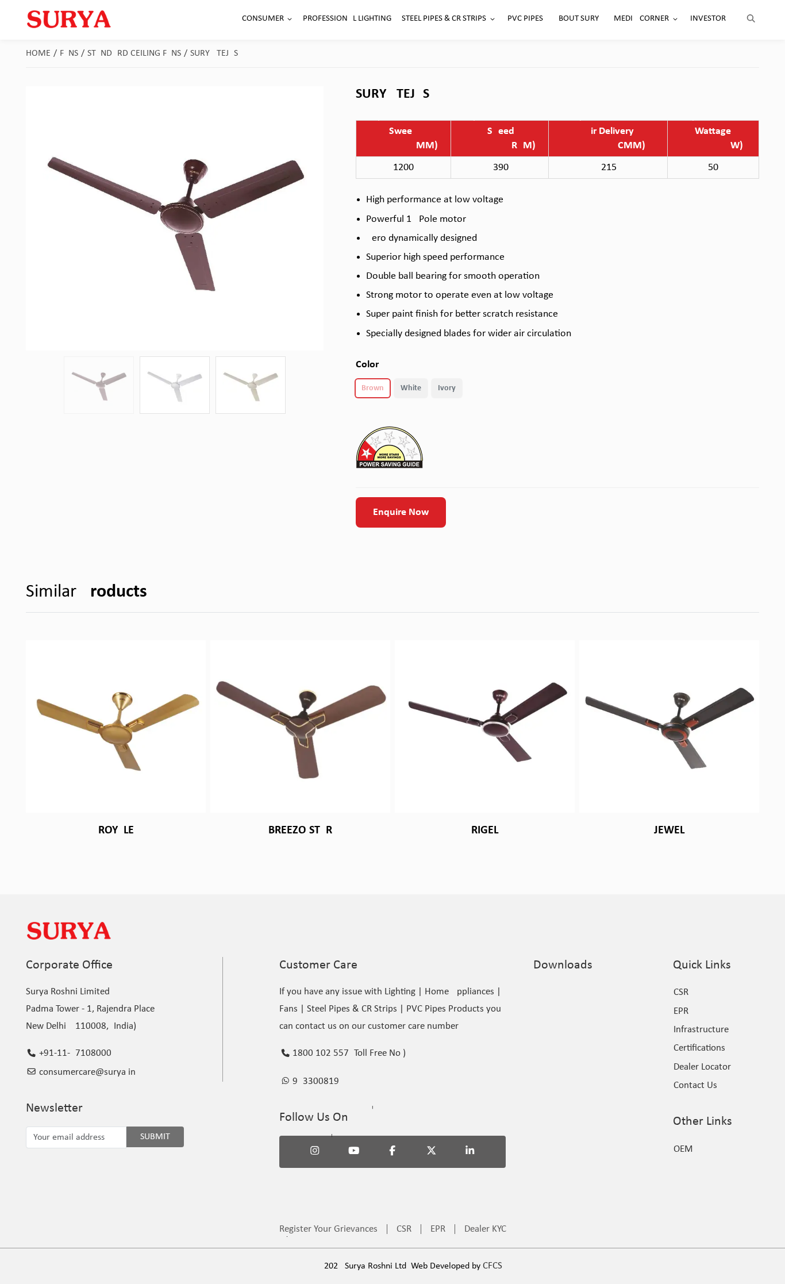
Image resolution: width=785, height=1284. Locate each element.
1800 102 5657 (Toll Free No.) (348, 1053)
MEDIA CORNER (641, 18)
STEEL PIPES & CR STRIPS (444, 18)
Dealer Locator (702, 1067)
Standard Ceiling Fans (137, 53)
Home (41, 53)
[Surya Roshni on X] (431, 1152)
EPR (681, 1011)
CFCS (492, 1266)
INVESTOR (708, 18)
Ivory (447, 388)
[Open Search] (751, 19)
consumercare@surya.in (86, 1072)
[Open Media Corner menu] (675, 19)
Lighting (399, 992)
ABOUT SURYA (578, 18)
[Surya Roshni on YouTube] (354, 1152)
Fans (72, 53)
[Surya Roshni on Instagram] (314, 1152)
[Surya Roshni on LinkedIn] (470, 1152)
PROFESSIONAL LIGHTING (347, 18)
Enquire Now (401, 512)
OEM (683, 1149)
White (411, 388)
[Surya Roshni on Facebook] (392, 1152)
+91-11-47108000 (74, 1053)
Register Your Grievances (328, 1229)
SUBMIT (155, 1136)
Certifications (699, 1048)
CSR (681, 992)
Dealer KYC (485, 1229)
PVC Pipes (426, 1009)
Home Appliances (459, 992)
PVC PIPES (525, 18)
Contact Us (695, 1085)
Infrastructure (701, 1030)
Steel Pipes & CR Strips (352, 1009)
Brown (372, 388)
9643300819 (314, 1081)
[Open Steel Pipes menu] (492, 19)
